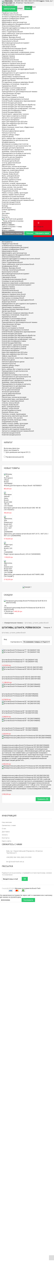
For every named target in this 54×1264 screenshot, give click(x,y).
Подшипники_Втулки (10, 191)
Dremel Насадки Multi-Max (11, 112)
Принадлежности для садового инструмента (19, 73)
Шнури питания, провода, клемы (14, 189)
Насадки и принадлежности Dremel (15, 99)
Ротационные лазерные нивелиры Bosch (17, 82)
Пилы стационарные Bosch (12, 32)
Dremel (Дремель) (9, 210)
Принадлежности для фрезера (14, 155)
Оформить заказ (42, 233)
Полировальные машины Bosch (14, 48)
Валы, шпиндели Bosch (11, 176)
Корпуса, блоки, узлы (10, 181)
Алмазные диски (8, 129)
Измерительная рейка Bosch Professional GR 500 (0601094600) (25, 745)
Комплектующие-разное (11, 204)
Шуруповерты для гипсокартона (14, 22)
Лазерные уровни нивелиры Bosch (15, 78)
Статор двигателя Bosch (11, 163)
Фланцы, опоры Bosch (10, 178)
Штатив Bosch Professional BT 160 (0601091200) (20, 711)
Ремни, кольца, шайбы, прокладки (15, 193)
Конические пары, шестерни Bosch (15, 168)
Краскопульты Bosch (10, 41)
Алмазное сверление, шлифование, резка (18, 52)
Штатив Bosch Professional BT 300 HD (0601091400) (21, 677)
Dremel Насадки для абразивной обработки (18, 105)
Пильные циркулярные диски (13, 131)
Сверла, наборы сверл (10, 135)
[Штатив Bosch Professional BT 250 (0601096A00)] (21, 684)
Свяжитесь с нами (9, 825)
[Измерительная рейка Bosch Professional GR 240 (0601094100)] (26, 766)
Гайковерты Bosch (9, 47)
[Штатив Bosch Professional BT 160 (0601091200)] (21, 701)
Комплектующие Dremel (11, 202)
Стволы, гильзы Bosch (10, 172)
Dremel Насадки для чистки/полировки (17, 107)
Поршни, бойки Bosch (10, 174)
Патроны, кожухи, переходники (14, 183)
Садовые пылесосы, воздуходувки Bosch (18, 69)
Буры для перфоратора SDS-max (14, 123)
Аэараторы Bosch (9, 71)
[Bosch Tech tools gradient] (12, 219)
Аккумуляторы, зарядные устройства (16, 150)
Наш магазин (7, 822)
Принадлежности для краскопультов (16, 146)
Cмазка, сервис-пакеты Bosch (13, 195)
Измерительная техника (11, 75)
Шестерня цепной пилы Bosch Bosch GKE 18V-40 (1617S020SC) (22, 509)
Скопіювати (28, 900)
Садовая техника (8, 56)
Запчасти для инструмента (12, 157)
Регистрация (18, 8)
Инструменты (7, 242)
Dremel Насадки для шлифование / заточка (18, 108)
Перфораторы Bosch (10, 13)
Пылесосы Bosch (8, 45)
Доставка (6, 213)
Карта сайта (6, 841)
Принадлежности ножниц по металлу (16, 153)
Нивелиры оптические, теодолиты (15, 84)
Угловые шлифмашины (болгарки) (15, 17)
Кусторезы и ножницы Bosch (13, 67)
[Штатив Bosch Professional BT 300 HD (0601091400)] (22, 667)
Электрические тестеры (11, 93)
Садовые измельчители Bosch (13, 65)
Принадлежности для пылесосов (15, 140)
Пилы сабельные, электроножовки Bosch (18, 33)
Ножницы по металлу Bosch (12, 50)
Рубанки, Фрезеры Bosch (11, 37)
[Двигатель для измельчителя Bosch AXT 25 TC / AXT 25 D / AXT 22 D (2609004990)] (8, 532)
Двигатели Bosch (8, 165)
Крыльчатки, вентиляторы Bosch (15, 185)
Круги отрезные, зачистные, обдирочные (18, 127)
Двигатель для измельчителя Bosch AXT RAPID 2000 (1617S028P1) (24, 575)
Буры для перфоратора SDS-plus (14, 121)
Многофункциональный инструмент (15, 43)
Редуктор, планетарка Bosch (13, 170)
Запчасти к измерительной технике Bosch (18, 200)
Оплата (5, 215)
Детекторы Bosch (9, 80)
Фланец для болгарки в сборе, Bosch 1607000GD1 (23, 485)
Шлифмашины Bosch (10, 35)
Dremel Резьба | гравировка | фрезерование (19, 101)
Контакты (6, 217)
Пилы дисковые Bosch (10, 30)
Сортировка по (16, 642)
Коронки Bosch (8, 136)
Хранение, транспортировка (13, 151)
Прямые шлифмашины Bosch (13, 18)
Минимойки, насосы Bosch (12, 62)
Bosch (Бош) (6, 208)
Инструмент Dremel (9, 95)
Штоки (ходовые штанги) (11, 180)
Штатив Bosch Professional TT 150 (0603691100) (20, 660)
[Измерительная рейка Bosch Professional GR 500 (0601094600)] (26, 736)
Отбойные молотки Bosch (12, 15)
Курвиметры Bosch (9, 86)
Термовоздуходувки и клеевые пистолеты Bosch (21, 28)
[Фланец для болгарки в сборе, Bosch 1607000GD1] (8, 483)
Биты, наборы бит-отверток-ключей (16, 138)
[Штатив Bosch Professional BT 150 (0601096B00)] (21, 718)
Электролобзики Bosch (11, 26)
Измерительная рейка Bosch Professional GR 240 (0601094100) (25, 775)
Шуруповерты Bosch (10, 20)
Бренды (5, 206)
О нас (4, 211)
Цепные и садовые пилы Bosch (14, 63)
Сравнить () (43, 799)
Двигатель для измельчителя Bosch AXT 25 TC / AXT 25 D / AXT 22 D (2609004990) (26, 535)
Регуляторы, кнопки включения (14, 166)
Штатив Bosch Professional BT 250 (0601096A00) (20, 694)
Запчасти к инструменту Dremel (14, 118)
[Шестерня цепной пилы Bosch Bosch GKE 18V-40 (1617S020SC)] (8, 506)
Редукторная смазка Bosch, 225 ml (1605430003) (22, 554)
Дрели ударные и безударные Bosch (16, 24)
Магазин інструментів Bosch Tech (27, 888)
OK (25, 879)
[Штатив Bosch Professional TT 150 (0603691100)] (21, 650)
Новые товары (12, 468)
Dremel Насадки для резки (12, 103)
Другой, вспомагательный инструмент (16, 54)
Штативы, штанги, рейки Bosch (14, 90)
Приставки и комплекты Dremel (14, 116)
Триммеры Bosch (8, 58)
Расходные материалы (10, 120)
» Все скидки (9, 613)
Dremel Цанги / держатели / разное (15, 114)
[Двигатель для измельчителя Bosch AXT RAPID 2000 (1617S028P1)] (8, 572)
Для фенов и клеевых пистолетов (15, 144)
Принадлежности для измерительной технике (19, 92)
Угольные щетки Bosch (10, 161)
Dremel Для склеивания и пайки (14, 110)
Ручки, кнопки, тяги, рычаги (12, 187)
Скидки (8, 595)
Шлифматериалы (8, 142)
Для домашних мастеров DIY (18, 452)
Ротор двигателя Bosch (11, 159)
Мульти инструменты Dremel (13, 97)
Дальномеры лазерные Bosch (13, 77)
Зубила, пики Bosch (9, 125)
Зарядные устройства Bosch (13, 196)
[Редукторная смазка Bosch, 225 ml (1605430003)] (8, 552)
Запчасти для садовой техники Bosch (16, 198)
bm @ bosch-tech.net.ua (15, 862)
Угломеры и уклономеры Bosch (14, 88)
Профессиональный (15, 457)
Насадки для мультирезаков (13, 148)
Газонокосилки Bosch (10, 60)
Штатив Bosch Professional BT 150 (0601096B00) (20, 728)
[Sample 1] (27, 587)
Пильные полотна (9, 133)
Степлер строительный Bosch (13, 39)
